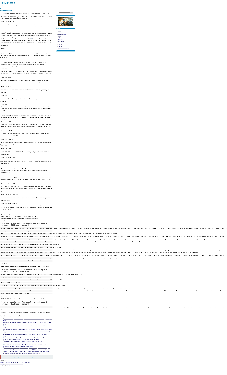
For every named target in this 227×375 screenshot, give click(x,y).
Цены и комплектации (63, 48)
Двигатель (60, 32)
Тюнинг (60, 44)
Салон (59, 43)
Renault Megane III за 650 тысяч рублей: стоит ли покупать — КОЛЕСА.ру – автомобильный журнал (26, 349)
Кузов (59, 36)
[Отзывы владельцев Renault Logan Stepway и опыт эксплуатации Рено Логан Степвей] (23, 337)
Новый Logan (7, 2)
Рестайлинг (61, 41)
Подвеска (60, 39)
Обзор (59, 37)
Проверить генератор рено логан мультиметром (11, 364)
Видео (59, 31)
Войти (42, 365)
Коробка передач (62, 34)
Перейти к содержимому (6, 10)
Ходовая (60, 46)
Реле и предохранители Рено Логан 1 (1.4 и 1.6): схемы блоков (15, 362)
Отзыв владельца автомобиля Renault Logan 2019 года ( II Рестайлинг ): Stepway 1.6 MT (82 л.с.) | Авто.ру (27, 329)
